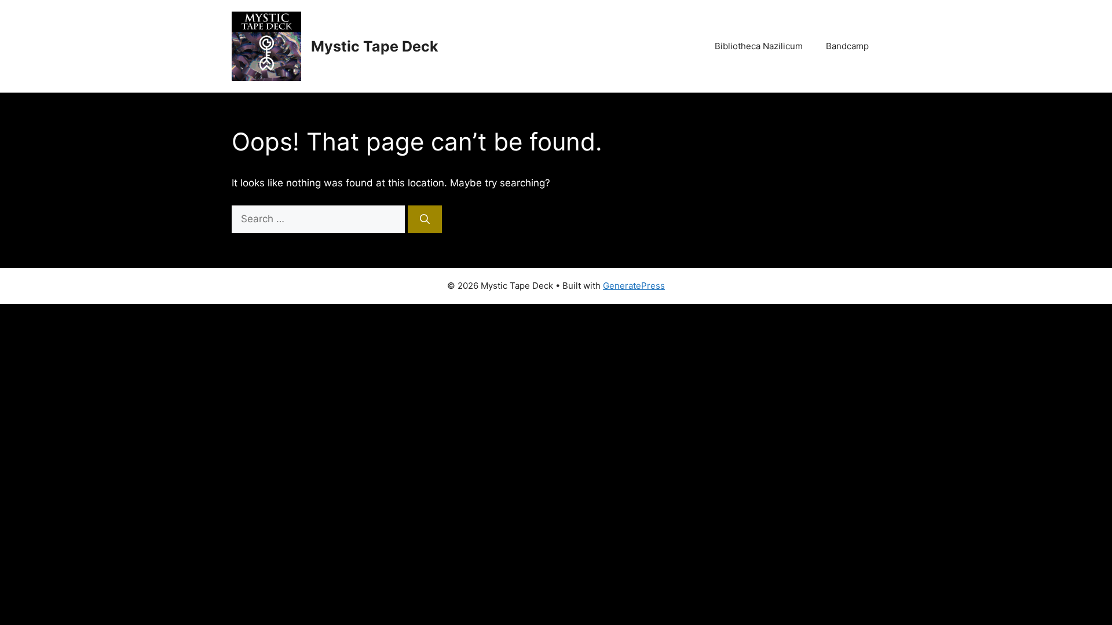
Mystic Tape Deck (374, 46)
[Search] (425, 219)
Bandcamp (847, 46)
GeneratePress (634, 285)
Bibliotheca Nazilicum (759, 46)
